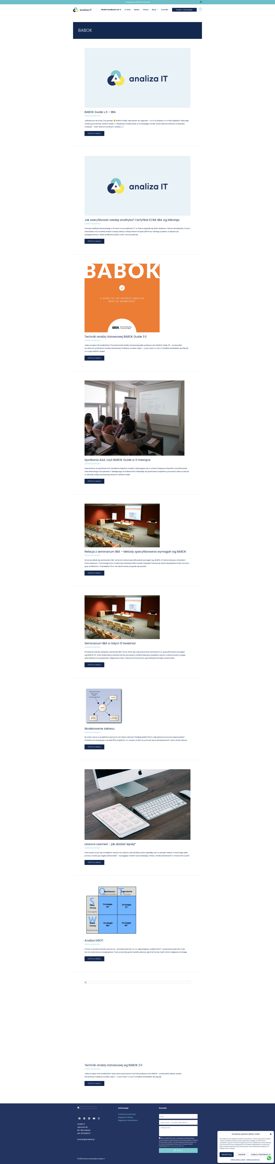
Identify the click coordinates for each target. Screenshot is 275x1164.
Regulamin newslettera (128, 1120)
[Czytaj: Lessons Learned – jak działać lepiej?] (138, 804)
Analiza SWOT (94, 940)
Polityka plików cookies (238, 1160)
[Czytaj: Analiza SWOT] (111, 910)
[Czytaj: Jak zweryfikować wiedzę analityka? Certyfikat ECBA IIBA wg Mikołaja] (138, 185)
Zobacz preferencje (261, 1154)
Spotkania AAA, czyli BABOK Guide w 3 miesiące (117, 460)
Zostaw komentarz (92, 116)
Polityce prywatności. (177, 1146)
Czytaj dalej (94, 133)
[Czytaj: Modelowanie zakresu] (104, 705)
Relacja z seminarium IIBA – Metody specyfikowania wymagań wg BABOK (135, 552)
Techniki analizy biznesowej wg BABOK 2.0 (113, 1065)
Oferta (145, 9)
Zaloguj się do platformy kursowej (137, 2)
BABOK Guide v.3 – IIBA (100, 112)
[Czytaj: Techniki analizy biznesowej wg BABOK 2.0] (138, 1021)
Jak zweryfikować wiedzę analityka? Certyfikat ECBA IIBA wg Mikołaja (132, 220)
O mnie (127, 9)
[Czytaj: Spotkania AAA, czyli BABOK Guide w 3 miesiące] (134, 418)
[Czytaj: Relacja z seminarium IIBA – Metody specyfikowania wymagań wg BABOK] (122, 525)
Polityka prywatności (253, 1160)
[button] (271, 1134)
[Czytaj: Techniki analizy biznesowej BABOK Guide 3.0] (122, 298)
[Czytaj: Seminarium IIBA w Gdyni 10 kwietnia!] (122, 617)
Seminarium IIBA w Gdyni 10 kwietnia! (110, 643)
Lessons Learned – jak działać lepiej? (110, 844)
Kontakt (164, 9)
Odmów (241, 1154)
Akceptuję (227, 1154)
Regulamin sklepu (125, 1117)
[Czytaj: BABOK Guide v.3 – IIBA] (138, 78)
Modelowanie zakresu (100, 729)
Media (136, 9)
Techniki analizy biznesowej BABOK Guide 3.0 (116, 337)
